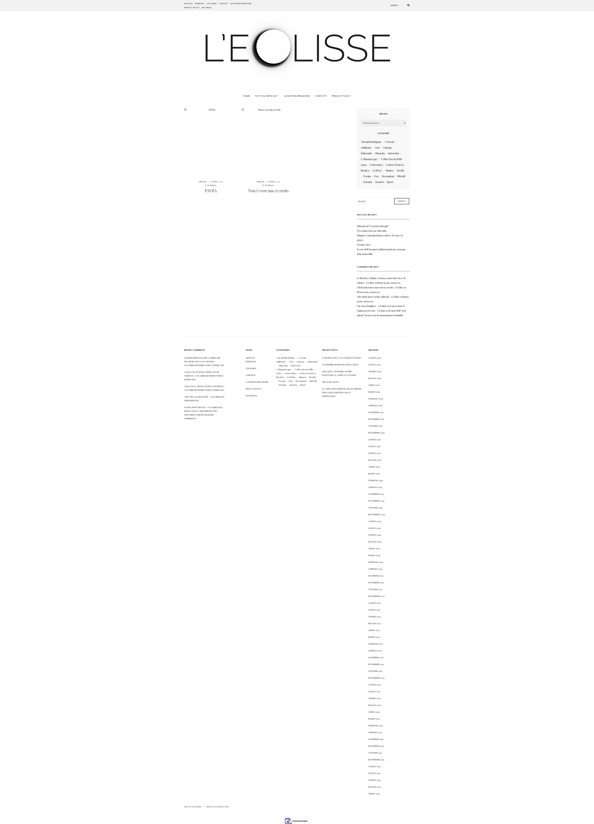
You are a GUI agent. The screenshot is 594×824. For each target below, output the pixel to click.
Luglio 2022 (374, 691)
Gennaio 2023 (375, 650)
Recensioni (388, 176)
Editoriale (203, 181)
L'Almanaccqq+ (369, 159)
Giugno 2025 (374, 453)
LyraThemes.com (222, 806)
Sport (390, 182)
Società (379, 182)
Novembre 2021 (376, 746)
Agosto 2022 (374, 684)
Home (246, 96)
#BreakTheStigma (371, 141)
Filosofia (380, 153)
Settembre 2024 (376, 514)
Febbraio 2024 (375, 562)
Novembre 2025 (376, 419)
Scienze (368, 182)
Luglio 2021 (374, 773)
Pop (376, 176)
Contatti (223, 3)
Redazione (212, 185)
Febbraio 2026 (375, 398)
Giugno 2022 (374, 698)
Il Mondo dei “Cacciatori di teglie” (373, 226)
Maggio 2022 (374, 705)
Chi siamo (212, 3)
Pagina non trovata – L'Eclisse (371, 310)
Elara (186, 806)
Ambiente (366, 147)
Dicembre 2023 (375, 575)
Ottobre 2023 (375, 589)
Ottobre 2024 (375, 507)
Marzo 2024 (374, 555)
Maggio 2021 (374, 786)
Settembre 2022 (376, 678)
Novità (400, 170)
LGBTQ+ (377, 170)
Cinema (387, 147)
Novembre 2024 (376, 500)
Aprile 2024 (374, 548)
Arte (377, 147)
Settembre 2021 (376, 759)
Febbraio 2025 (375, 480)
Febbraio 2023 (375, 643)
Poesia (367, 176)
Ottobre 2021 (375, 752)
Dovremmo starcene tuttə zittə (372, 230)
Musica (389, 170)
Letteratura (376, 164)
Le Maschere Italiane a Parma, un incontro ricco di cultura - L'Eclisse (202, 361)
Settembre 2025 (376, 432)
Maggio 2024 (374, 541)
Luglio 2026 (374, 364)
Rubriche (199, 3)
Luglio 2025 (374, 446)
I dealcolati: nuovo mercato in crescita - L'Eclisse (380, 287)
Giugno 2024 (374, 534)
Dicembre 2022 (375, 657)
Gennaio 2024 (375, 569)
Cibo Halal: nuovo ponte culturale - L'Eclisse (378, 296)
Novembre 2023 (376, 582)
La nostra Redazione (241, 3)
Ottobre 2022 (375, 671)
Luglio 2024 (374, 528)
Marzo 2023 (374, 637)
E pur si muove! (397, 306)
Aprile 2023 (374, 630)
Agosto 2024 (374, 521)
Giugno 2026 (374, 371)
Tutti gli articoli (266, 96)
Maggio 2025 (374, 460)
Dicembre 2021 (375, 739)
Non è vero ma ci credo (268, 190)
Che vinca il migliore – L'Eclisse (372, 306)
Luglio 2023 (374, 609)
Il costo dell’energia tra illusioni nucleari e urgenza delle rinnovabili (341, 392)
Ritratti (401, 176)
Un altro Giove (364, 244)
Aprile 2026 (374, 385)
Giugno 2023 (374, 616)
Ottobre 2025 (375, 426)
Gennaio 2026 (375, 405)
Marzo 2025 (374, 473)
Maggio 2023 (374, 623)
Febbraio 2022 (375, 725)
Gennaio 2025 (375, 487)
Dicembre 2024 (376, 494)
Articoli (188, 3)
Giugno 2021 (374, 780)
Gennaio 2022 (375, 732)
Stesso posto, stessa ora (388, 282)
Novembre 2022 (376, 664)
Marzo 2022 (374, 718)
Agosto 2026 (374, 357)
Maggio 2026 (374, 378)
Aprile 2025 (374, 466)
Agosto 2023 (374, 603)
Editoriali (207, 7)
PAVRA (211, 190)
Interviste (393, 153)
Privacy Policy (192, 7)
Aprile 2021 (374, 793)
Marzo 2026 (374, 391)
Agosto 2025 (374, 439)
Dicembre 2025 (375, 412)
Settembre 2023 (376, 596)
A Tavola (389, 141)
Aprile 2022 (374, 712)
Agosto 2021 (374, 766)
